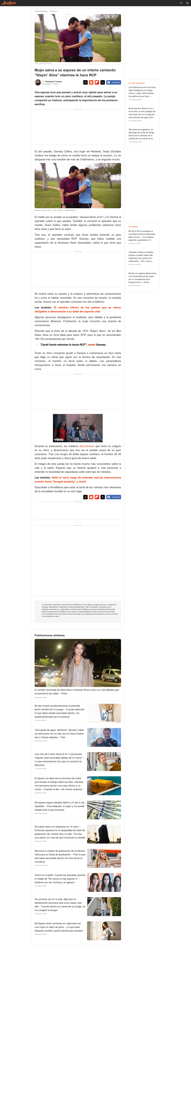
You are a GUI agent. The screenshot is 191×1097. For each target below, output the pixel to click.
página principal (41, 11)
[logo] (9, 3)
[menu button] (187, 3)
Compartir (116, 82)
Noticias (53, 11)
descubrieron (86, 446)
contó (91, 344)
